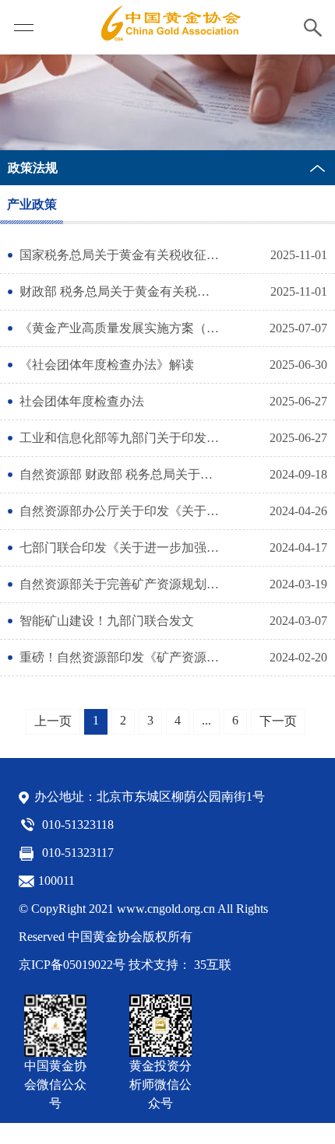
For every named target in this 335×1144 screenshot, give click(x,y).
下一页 (278, 721)
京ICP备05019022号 (72, 964)
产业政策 (32, 204)
